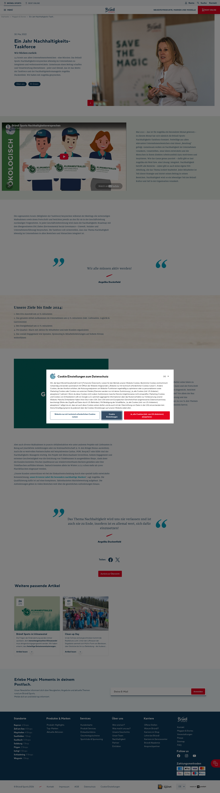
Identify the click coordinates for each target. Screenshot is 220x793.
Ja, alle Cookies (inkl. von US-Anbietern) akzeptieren (147, 415)
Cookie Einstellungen (112, 415)
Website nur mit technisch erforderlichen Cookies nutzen (74, 415)
